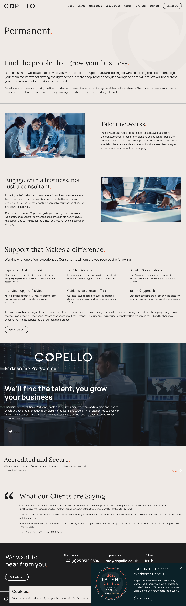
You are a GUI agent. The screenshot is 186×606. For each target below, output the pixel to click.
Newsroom (140, 5)
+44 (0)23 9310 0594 (81, 560)
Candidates (95, 5)
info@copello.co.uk (121, 560)
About (127, 5)
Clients (81, 5)
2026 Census (113, 5)
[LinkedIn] (147, 560)
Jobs (71, 5)
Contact (154, 5)
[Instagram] (153, 560)
